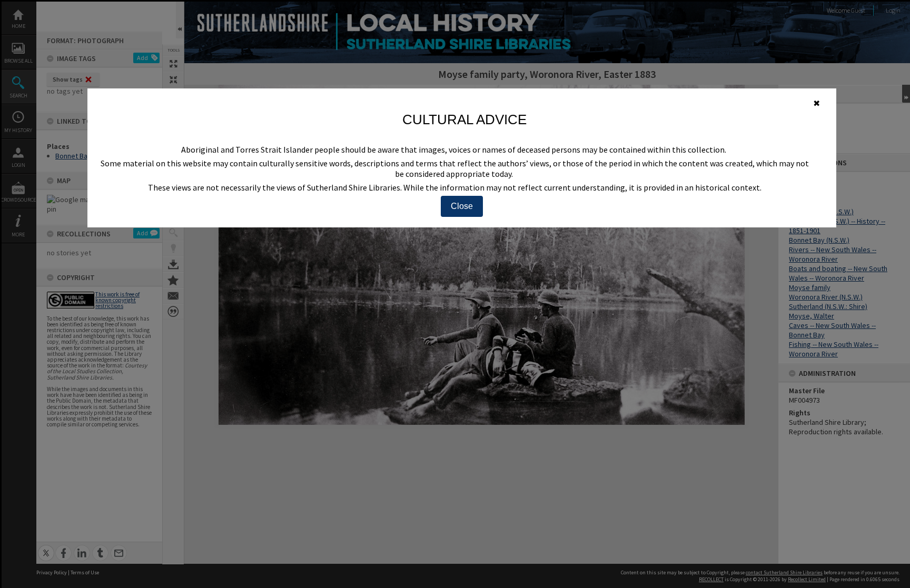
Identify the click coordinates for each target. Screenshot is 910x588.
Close (462, 206)
